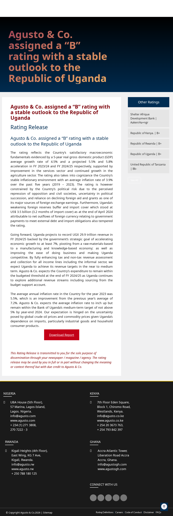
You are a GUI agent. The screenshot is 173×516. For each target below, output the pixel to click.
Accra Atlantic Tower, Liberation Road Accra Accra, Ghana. (113, 455)
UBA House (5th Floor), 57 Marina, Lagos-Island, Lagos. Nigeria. (27, 406)
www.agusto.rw (22, 469)
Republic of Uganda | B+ (145, 154)
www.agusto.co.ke (110, 420)
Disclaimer (149, 512)
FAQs (158, 512)
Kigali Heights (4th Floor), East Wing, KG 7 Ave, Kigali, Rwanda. (29, 455)
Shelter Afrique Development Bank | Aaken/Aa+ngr (143, 118)
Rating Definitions (104, 512)
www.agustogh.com (112, 469)
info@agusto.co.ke (110, 416)
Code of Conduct (133, 512)
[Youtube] (116, 497)
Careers (119, 512)
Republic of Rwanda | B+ (146, 143)
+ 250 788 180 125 (24, 473)
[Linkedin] (108, 497)
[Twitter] (93, 497)
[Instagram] (123, 497)
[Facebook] (100, 497)
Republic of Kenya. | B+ (145, 133)
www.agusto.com (22, 420)
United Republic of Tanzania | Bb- (148, 166)
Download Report (61, 335)
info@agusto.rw (22, 464)
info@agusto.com (23, 416)
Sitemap (47, 512)
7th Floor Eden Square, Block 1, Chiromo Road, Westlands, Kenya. (114, 406)
